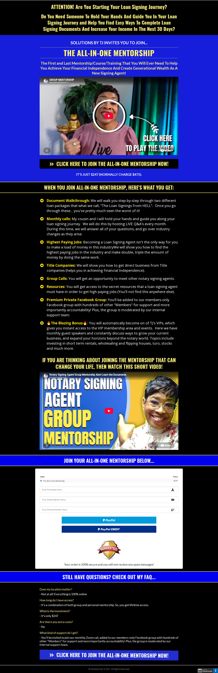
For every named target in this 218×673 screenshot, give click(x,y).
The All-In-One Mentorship (54, 481)
